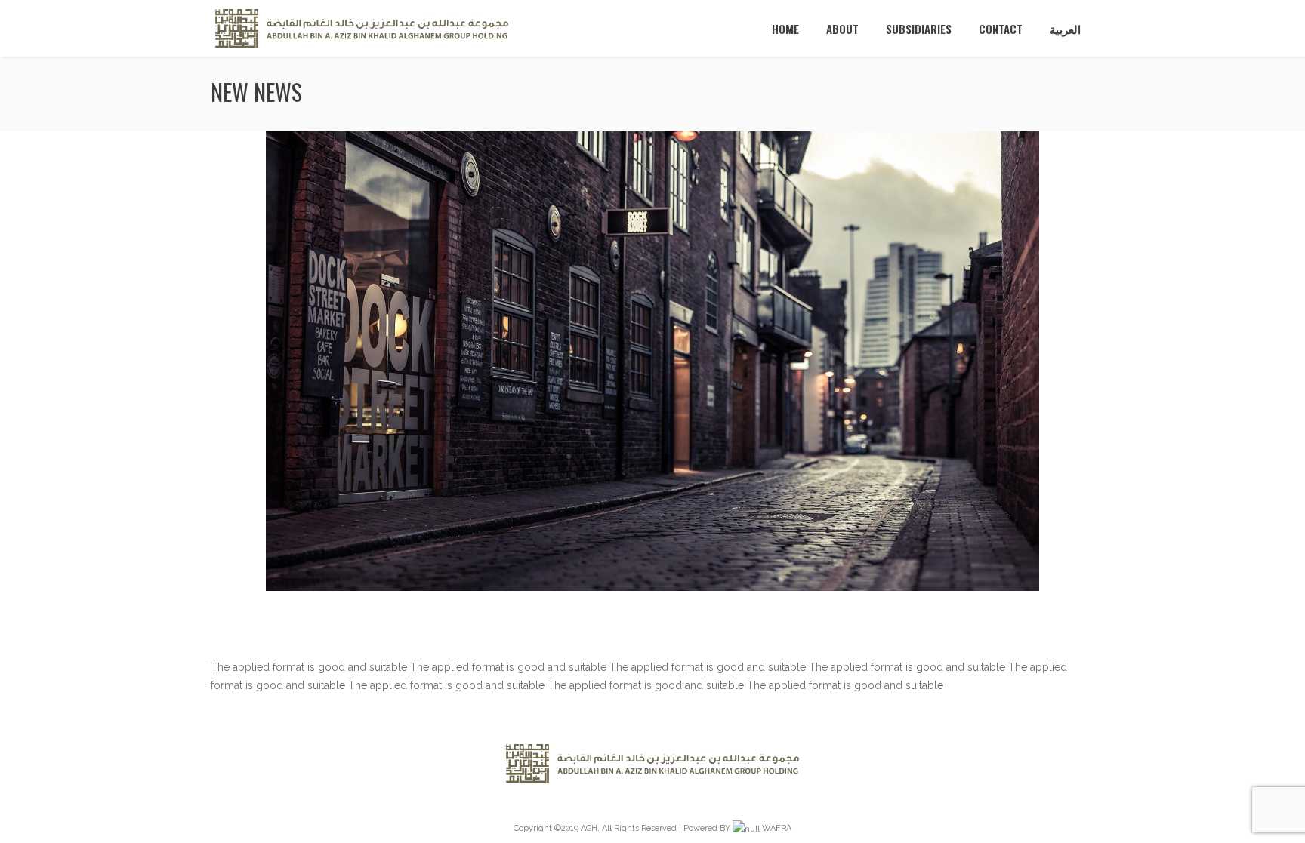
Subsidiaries (919, 28)
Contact (1001, 28)
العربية (1065, 28)
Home (785, 28)
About (842, 28)
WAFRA (776, 828)
